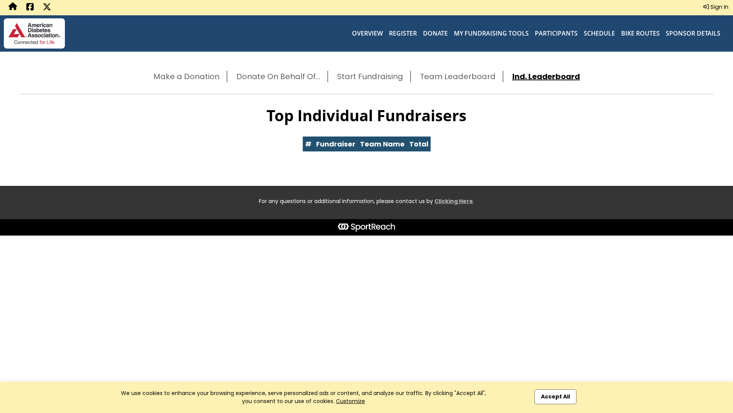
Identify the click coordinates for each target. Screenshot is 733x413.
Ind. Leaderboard (546, 76)
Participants (556, 33)
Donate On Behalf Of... (278, 76)
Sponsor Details (693, 33)
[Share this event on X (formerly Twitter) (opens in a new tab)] (47, 8)
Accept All (555, 396)
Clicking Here (453, 201)
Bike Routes (640, 33)
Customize (350, 401)
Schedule (599, 33)
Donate (435, 33)
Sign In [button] (718, 7)
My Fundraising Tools (491, 33)
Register (403, 33)
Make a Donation (186, 76)
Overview (367, 33)
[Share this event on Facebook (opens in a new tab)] (30, 8)
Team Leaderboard (458, 76)
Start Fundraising (370, 76)
